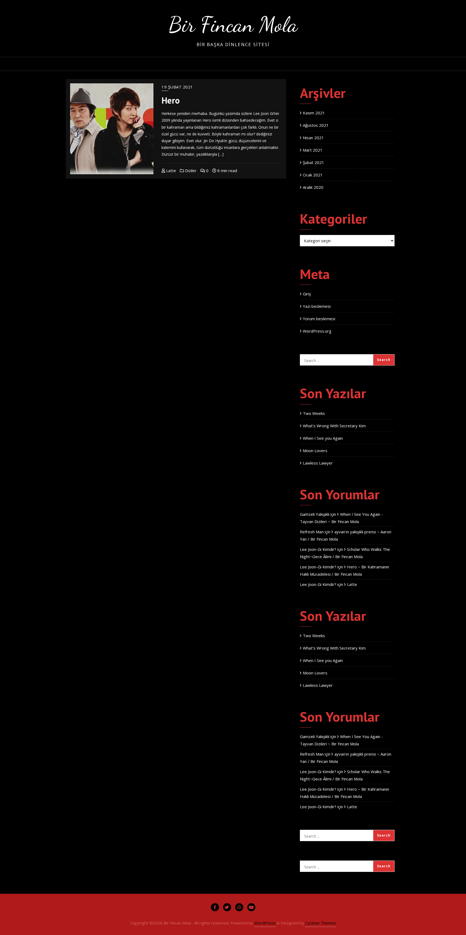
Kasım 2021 (314, 112)
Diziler (190, 170)
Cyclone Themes (320, 923)
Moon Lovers (315, 450)
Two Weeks (314, 413)
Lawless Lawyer (318, 463)
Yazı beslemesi (317, 306)
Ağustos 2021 (316, 125)
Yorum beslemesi (319, 318)
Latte (170, 170)
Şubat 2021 (313, 162)
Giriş (307, 293)
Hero (171, 100)
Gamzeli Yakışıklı (314, 514)
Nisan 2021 (313, 137)
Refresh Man (312, 531)
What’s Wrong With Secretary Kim (334, 425)
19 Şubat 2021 (177, 87)
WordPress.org (317, 331)
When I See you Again (323, 438)
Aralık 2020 (313, 187)
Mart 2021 (313, 150)
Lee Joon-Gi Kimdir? (318, 549)
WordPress (265, 923)
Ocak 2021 (313, 175)
